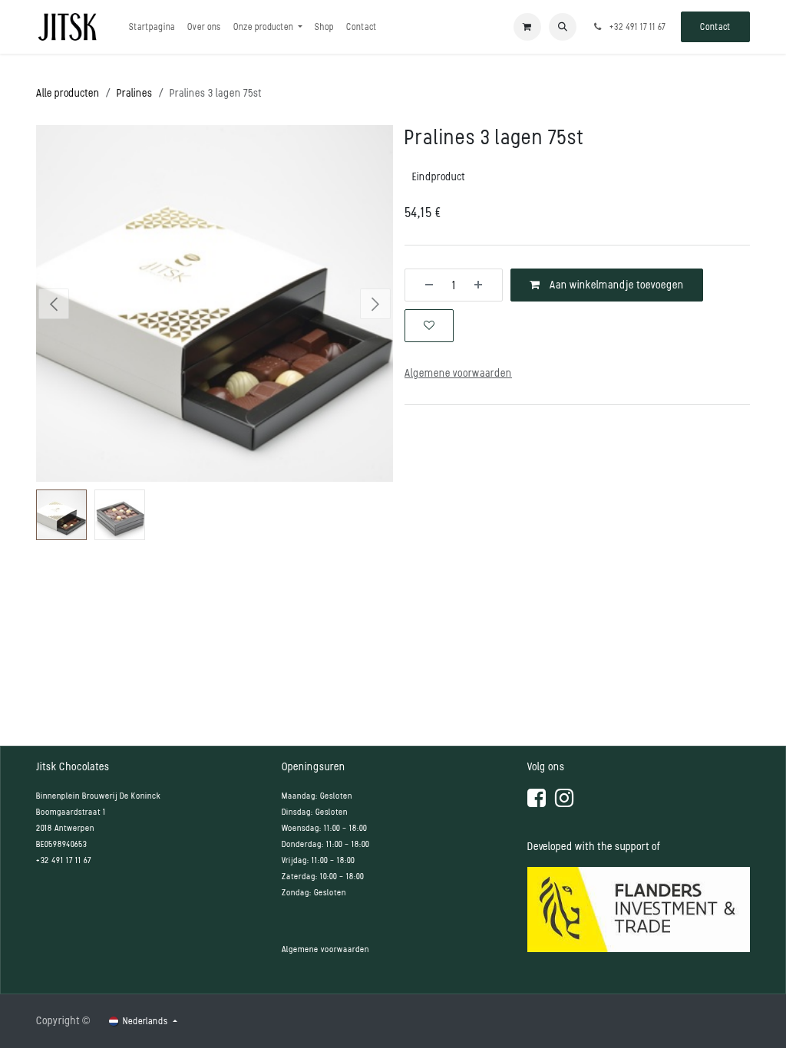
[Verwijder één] (423, 285)
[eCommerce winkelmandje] (527, 27)
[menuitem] (152, 27)
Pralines (135, 93)
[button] (562, 27)
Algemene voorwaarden (325, 949)
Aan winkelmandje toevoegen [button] (615, 285)
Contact (715, 26)
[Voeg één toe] (483, 285)
